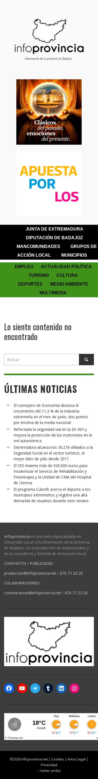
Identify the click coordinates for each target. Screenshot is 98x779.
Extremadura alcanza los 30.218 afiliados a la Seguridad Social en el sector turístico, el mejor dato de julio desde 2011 (53, 453)
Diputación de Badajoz (54, 237)
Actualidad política (66, 266)
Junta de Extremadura (54, 229)
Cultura (67, 275)
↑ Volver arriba (49, 770)
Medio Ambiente (69, 284)
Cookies (57, 759)
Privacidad (49, 765)
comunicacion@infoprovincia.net (32, 592)
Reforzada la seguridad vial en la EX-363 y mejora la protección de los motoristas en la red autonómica (53, 435)
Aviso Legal (76, 759)
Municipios (74, 255)
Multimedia (53, 292)
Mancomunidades (38, 246)
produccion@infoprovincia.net (30, 573)
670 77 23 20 (71, 573)
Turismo (39, 275)
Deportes (30, 284)
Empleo (24, 266)
